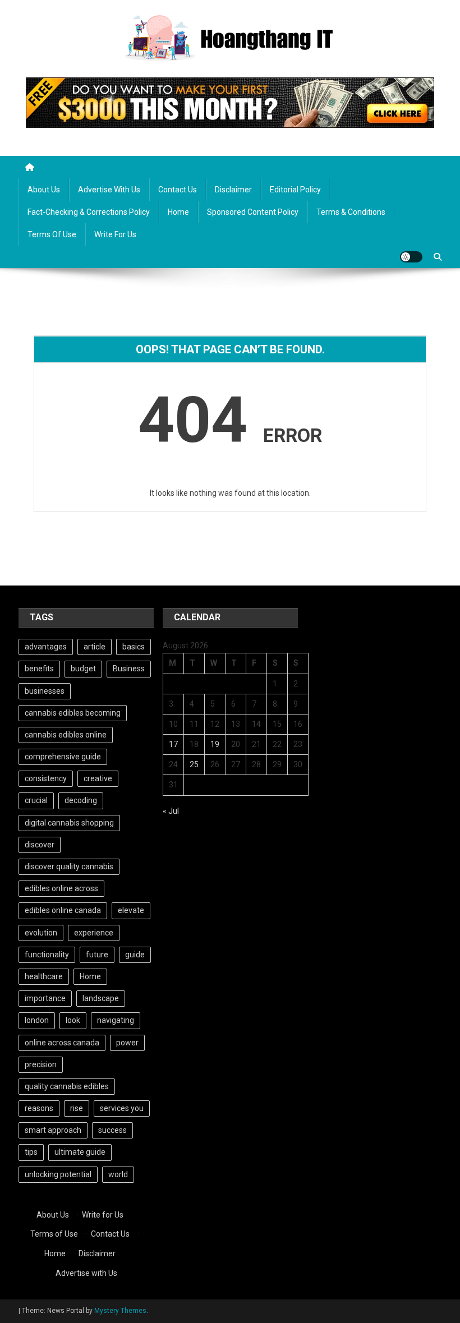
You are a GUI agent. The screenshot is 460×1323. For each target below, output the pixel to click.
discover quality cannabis (69, 866)
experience (93, 932)
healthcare (44, 976)
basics (133, 646)
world (118, 1174)
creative (98, 778)
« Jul (171, 810)
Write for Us (115, 234)
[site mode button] (411, 256)
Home (178, 212)
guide (135, 954)
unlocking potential (58, 1174)
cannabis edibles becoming (73, 712)
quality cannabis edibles (67, 1086)
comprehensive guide (63, 756)
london (37, 1020)
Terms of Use (51, 234)
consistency (46, 778)
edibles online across (61, 888)
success (112, 1130)
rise (76, 1108)
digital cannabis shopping (69, 822)
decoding (81, 800)
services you (122, 1108)
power (127, 1042)
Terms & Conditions (350, 212)
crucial (36, 800)
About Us (43, 189)
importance (45, 998)
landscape (100, 998)
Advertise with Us (109, 189)
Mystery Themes (120, 1311)
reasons (39, 1108)
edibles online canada (63, 910)
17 (173, 744)
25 (194, 764)
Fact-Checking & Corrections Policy (88, 212)
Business (129, 668)
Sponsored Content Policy (252, 212)
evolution (41, 932)
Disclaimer (233, 189)
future (97, 954)
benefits (39, 668)
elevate (131, 910)
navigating (115, 1020)
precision (41, 1064)
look (73, 1020)
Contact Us (177, 189)
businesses (45, 690)
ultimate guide (79, 1151)
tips (31, 1151)
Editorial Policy (295, 189)
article (94, 646)
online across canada (62, 1042)
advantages (46, 646)
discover (39, 844)
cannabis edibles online (66, 734)
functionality (47, 954)
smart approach (53, 1130)
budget (83, 668)
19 (214, 744)
